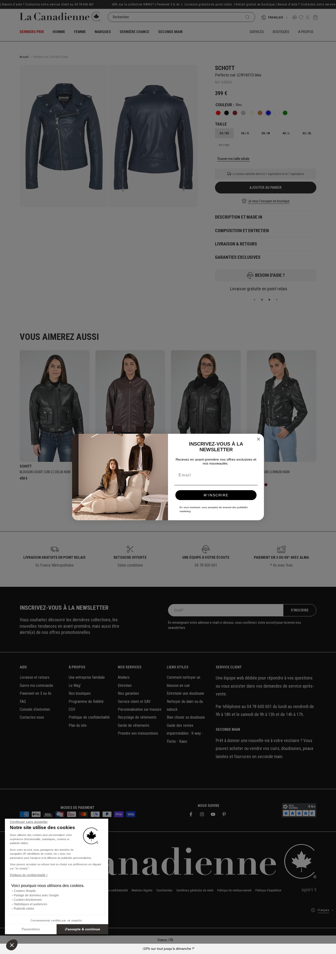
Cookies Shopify (25, 891)
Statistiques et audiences (30, 904)
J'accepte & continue (82, 929)
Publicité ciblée (24, 908)
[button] (12, 945)
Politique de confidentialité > (29, 875)
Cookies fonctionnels (28, 900)
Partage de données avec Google (36, 895)
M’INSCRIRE (216, 495)
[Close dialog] (258, 439)
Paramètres (31, 929)
